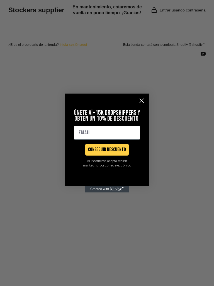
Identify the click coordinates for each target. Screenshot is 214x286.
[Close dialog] (142, 101)
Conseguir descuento (107, 149)
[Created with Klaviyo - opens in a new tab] (107, 189)
